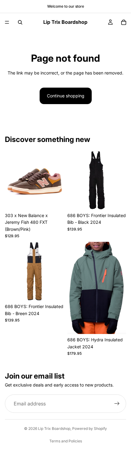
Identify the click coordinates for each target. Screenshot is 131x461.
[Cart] (123, 22)
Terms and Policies (65, 441)
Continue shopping (65, 95)
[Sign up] (117, 403)
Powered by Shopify (89, 428)
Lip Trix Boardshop (54, 428)
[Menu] (7, 22)
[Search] (20, 22)
